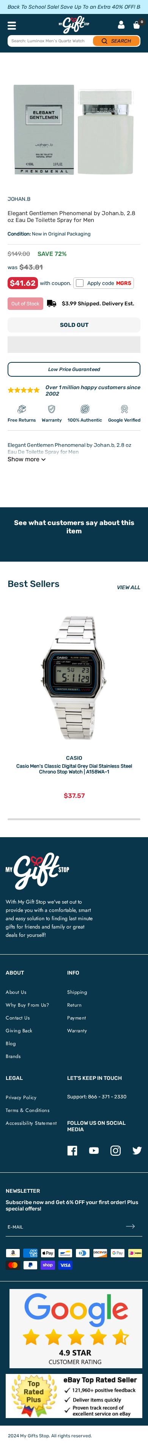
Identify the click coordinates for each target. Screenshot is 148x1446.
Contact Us (18, 1017)
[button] (74, 344)
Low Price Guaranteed (74, 369)
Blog (11, 1043)
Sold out (74, 325)
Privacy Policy (21, 1097)
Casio (74, 758)
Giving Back (19, 1030)
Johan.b (19, 199)
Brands (13, 1056)
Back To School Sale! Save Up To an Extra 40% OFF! (71, 7)
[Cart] (136, 25)
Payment (76, 1017)
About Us (16, 992)
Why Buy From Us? (27, 1005)
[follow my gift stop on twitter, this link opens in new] (137, 1154)
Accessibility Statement (31, 1123)
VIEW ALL (128, 587)
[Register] (130, 1227)
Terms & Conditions (27, 1110)
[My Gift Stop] (37, 855)
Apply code (109, 283)
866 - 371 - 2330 (107, 1097)
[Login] (121, 25)
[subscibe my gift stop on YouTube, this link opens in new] (94, 1154)
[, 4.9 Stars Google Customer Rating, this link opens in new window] (75, 1328)
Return (74, 1005)
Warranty (77, 1030)
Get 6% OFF (70, 1202)
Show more (23, 459)
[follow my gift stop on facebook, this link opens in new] (72, 1154)
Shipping (77, 992)
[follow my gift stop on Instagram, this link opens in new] (115, 1154)
